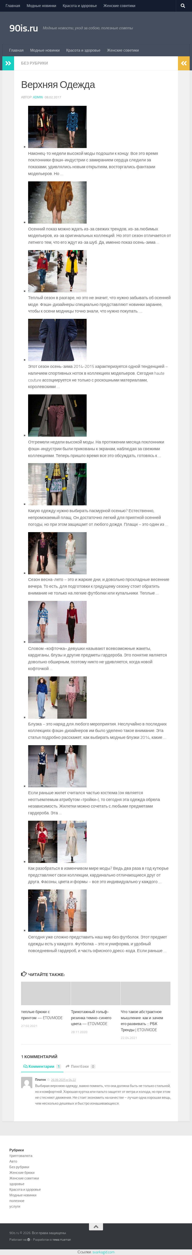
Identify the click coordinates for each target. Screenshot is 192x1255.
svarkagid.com (103, 1252)
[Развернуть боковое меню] (8, 63)
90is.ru (23, 28)
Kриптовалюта (20, 1156)
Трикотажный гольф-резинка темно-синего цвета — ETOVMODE (91, 1017)
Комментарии (44, 1066)
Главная (13, 6)
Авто (13, 1161)
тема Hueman (61, 1239)
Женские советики (119, 6)
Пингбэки (82, 1066)
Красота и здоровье (80, 6)
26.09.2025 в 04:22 (63, 1080)
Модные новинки (41, 6)
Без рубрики (34, 63)
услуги (14, 1206)
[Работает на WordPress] (28, 1239)
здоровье (16, 1184)
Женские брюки (21, 1173)
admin (38, 97)
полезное (16, 1201)
